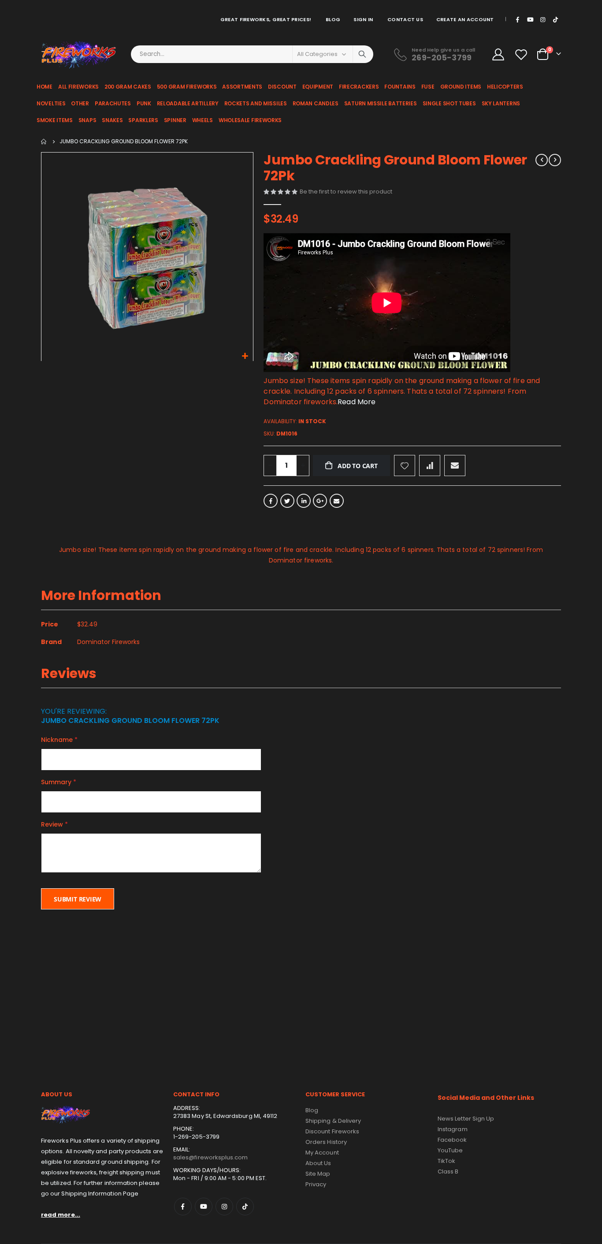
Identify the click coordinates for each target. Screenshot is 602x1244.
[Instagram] (543, 19)
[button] (245, 356)
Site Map (318, 1174)
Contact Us (405, 19)
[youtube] (530, 19)
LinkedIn (304, 501)
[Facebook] (518, 19)
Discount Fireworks (332, 1131)
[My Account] (498, 54)
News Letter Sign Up (466, 1118)
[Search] (362, 54)
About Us (318, 1163)
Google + (320, 501)
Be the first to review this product (346, 191)
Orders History (326, 1142)
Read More (356, 402)
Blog (333, 19)
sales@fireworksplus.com (210, 1157)
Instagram (224, 1206)
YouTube (450, 1150)
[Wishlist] (522, 54)
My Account (322, 1152)
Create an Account (465, 19)
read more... (60, 1214)
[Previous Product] (541, 160)
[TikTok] (555, 19)
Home (44, 141)
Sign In (363, 19)
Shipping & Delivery (333, 1121)
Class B (448, 1171)
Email (337, 501)
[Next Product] (555, 160)
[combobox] (252, 54)
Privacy (315, 1184)
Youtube (203, 1206)
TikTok (245, 1206)
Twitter (287, 501)
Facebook (271, 501)
